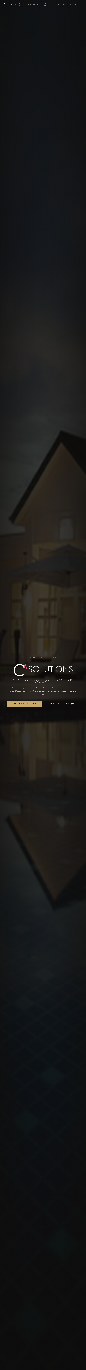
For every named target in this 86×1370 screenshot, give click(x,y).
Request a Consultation (25, 704)
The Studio (47, 5)
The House (21, 5)
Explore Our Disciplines (61, 704)
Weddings (60, 5)
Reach (73, 5)
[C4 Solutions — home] (10, 5)
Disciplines (34, 5)
